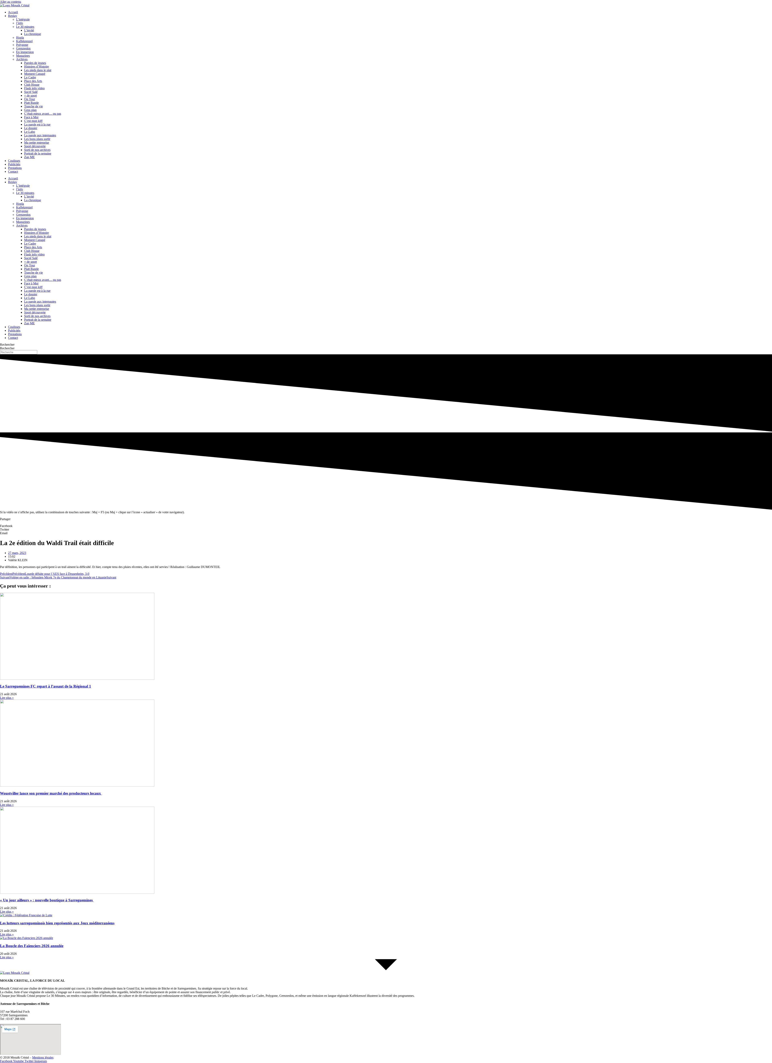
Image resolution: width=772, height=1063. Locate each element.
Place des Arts (33, 81)
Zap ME (29, 157)
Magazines (23, 55)
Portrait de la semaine (37, 153)
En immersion (25, 52)
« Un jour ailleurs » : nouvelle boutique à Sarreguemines (47, 900)
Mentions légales (42, 1057)
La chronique (32, 34)
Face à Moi (31, 117)
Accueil (13, 12)
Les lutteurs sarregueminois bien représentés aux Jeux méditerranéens (57, 923)
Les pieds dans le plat (37, 70)
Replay (12, 16)
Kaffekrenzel (24, 41)
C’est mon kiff (33, 121)
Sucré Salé (31, 92)
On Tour (29, 99)
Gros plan (30, 110)
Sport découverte (35, 146)
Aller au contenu (10, 1)
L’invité (29, 30)
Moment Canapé (34, 73)
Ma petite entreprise (36, 142)
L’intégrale (23, 19)
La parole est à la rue (37, 124)
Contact (13, 171)
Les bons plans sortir (37, 139)
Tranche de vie (33, 106)
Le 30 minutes (25, 26)
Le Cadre (30, 77)
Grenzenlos (23, 48)
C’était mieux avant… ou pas (42, 113)
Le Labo (29, 131)
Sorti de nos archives (37, 150)
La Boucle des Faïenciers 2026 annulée (31, 946)
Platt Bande (31, 102)
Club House (31, 84)
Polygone (22, 44)
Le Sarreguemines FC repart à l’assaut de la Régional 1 (45, 686)
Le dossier (30, 128)
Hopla (20, 37)
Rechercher (7, 344)
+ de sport (30, 95)
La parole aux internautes (40, 135)
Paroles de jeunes (35, 63)
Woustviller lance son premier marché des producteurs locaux (51, 793)
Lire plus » (7, 697)
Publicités (14, 164)
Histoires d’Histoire (36, 66)
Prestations (15, 168)
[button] (386, 526)
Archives (22, 59)
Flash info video (34, 88)
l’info (19, 23)
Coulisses (14, 160)
